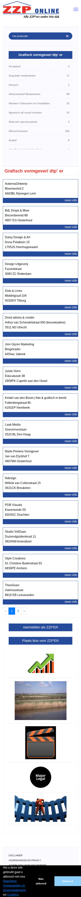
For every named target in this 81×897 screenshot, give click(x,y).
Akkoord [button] (67, 881)
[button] (20, 895)
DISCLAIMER (16, 855)
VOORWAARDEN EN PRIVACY (25, 860)
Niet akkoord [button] (41, 881)
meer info (71, 200)
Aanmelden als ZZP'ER (40, 627)
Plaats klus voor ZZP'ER (40, 641)
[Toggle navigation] (75, 10)
